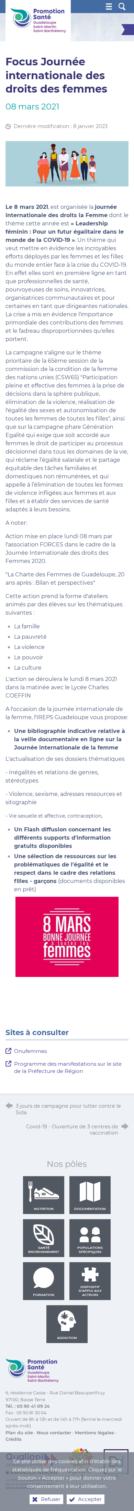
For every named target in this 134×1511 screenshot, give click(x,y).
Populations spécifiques (90, 1250)
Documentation (90, 1209)
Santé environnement (43, 1250)
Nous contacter (54, 1432)
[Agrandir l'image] (67, 163)
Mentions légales (94, 1432)
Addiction (67, 1338)
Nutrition (44, 1209)
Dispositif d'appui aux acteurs (90, 1291)
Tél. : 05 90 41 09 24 (27, 1406)
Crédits (13, 1439)
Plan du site (19, 1432)
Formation (43, 1295)
